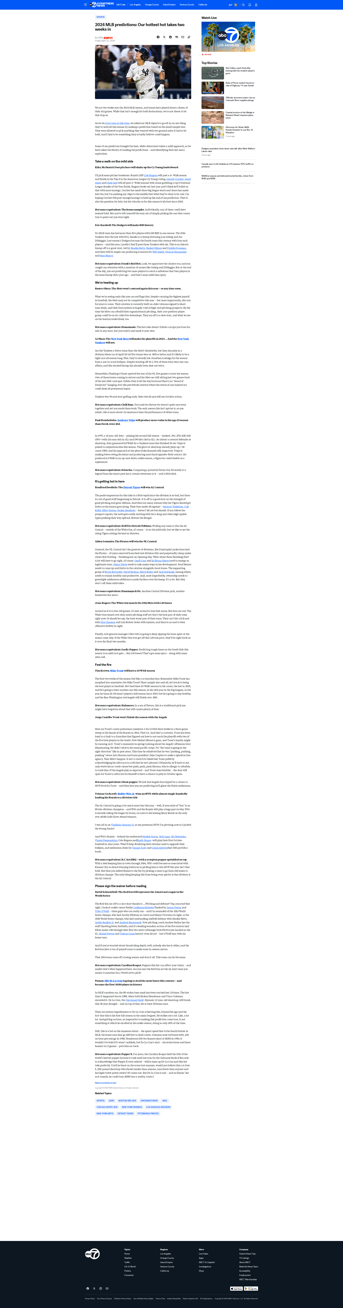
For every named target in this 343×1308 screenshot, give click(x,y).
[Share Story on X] (164, 37)
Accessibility (244, 1271)
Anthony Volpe (126, 420)
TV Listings (244, 1258)
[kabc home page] (92, 1253)
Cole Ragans (151, 175)
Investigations (205, 1267)
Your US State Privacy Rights (143, 1298)
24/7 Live (120, 4)
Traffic (127, 1262)
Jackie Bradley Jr (104, 922)
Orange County (152, 4)
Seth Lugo (164, 836)
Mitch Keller (146, 571)
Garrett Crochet (175, 179)
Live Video (203, 1254)
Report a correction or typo (105, 1082)
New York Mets (120, 338)
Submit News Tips (247, 1254)
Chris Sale (112, 182)
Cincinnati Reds (135, 1000)
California (202, 4)
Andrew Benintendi (130, 922)
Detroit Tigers (131, 487)
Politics (127, 1271)
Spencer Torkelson (173, 506)
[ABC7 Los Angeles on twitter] (94, 1288)
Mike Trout (117, 670)
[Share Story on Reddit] (170, 37)
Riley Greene (109, 510)
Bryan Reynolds (113, 571)
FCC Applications (206, 1298)
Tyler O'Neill (102, 911)
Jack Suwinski (166, 571)
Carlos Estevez (160, 847)
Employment (245, 1275)
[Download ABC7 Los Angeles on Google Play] (251, 1288)
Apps (201, 1258)
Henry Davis (120, 564)
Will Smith (158, 251)
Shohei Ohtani (154, 248)
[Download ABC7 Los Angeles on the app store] (236, 1288)
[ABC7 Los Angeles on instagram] (100, 1288)
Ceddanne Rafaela (143, 907)
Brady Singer (144, 840)
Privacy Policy (90, 1298)
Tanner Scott (139, 847)
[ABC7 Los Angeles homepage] (101, 5)
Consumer (129, 1275)
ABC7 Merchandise (248, 1279)
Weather (128, 1258)
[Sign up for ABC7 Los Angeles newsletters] (107, 1288)
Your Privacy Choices (104, 1298)
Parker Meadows (126, 510)
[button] (85, 4)
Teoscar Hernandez (176, 251)
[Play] (228, 37)
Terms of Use (160, 1298)
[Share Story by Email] (182, 37)
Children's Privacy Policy (122, 1298)
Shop (201, 1271)
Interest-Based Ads (174, 1298)
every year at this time (117, 123)
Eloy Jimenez (107, 622)
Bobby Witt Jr (126, 793)
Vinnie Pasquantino (106, 840)
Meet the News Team (248, 1267)
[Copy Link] (189, 37)
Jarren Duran (174, 907)
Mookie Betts (138, 248)
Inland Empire (169, 4)
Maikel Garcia (150, 836)
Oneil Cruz (140, 560)
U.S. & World (130, 1267)
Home (127, 1254)
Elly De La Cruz (113, 980)
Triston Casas (127, 933)
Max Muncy (106, 255)
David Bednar (131, 571)
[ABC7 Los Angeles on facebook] (87, 1288)
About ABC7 (245, 1262)
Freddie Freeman (176, 248)
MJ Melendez (178, 836)
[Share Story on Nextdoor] (176, 37)
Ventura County (187, 4)
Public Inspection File (190, 1298)
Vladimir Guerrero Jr (122, 824)
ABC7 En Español (207, 1262)
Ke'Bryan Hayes (160, 560)
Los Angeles (135, 4)
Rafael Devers (107, 933)
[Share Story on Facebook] (158, 37)
